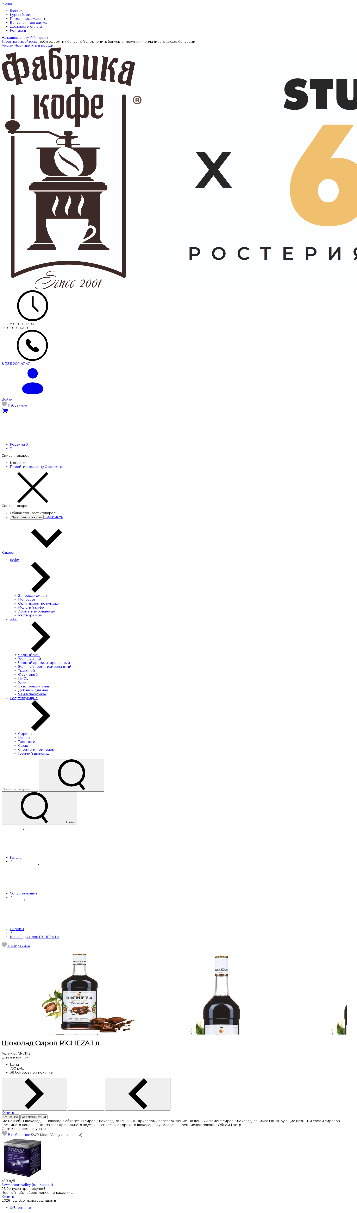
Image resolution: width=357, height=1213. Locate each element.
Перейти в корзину (27, 467)
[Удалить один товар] (137, 1094)
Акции (8, 46)
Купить (8, 1112)
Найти (70, 822)
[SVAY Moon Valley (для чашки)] (22, 1177)
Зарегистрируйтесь (19, 42)
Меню (7, 4)
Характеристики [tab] (34, 1116)
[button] (16, 946)
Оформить (54, 467)
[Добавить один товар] (34, 1094)
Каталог (9, 553)
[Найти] (71, 775)
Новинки (22, 46)
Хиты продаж (43, 46)
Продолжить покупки (27, 517)
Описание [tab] (10, 1116)
